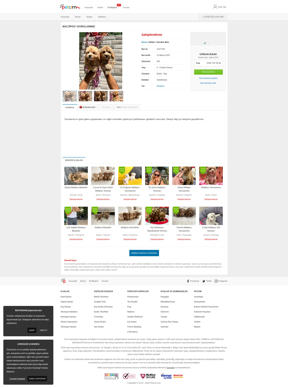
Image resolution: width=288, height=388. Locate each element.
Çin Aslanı (131, 322)
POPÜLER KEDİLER (103, 291)
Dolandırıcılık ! (89, 107)
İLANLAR (65, 291)
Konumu (106, 107)
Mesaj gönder (208, 72)
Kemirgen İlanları (68, 317)
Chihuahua (132, 332)
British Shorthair (101, 297)
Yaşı (144, 67)
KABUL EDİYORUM (37, 379)
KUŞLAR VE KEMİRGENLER (174, 291)
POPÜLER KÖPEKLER (138, 291)
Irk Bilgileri (112, 7)
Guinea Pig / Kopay (169, 322)
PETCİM (198, 291)
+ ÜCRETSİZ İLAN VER (213, 17)
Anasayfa (88, 7)
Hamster (164, 327)
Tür (143, 86)
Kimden (145, 80)
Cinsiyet (145, 74)
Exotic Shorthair (101, 312)
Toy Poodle (132, 302)
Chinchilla (98, 317)
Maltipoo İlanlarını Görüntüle (144, 253)
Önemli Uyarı (70, 260)
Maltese (130, 312)
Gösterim (146, 61)
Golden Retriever (135, 317)
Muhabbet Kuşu (168, 302)
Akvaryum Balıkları (69, 312)
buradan (171, 367)
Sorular (126, 7)
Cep (198, 63)
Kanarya (164, 307)
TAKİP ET (44, 330)
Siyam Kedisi (100, 322)
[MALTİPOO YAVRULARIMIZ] (100, 89)
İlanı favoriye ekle (208, 83)
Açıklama (69, 107)
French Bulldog (134, 327)
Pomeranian (132, 297)
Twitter (209, 281)
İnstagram (222, 281)
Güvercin (165, 312)
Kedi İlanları (66, 297)
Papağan (165, 297)
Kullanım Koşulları (202, 312)
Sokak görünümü (127, 107)
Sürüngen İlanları (68, 327)
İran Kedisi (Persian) (103, 307)
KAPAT (32, 330)
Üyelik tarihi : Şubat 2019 (208, 57)
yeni (118, 5)
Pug (129, 307)
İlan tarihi (146, 55)
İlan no (145, 49)
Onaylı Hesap (122, 170)
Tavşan (164, 317)
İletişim (197, 327)
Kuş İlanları (66, 307)
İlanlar (100, 7)
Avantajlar (198, 297)
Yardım (197, 322)
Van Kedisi (99, 327)
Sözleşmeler (199, 302)
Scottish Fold (100, 302)
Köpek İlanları (67, 302)
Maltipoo (160, 86)
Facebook (194, 281)
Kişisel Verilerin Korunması (206, 307)
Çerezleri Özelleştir (17, 379)
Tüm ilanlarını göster (208, 78)
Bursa (144, 42)
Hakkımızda (199, 317)
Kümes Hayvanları (69, 322)
